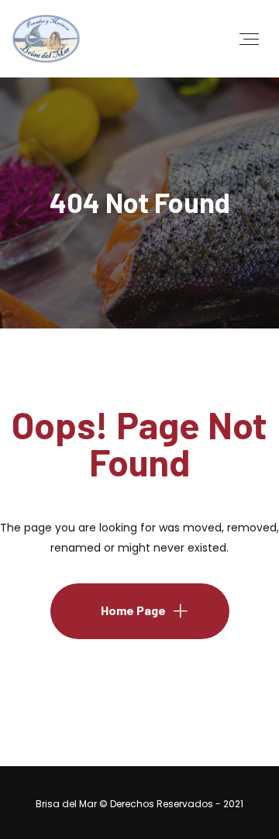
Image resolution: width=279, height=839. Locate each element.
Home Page (133, 610)
